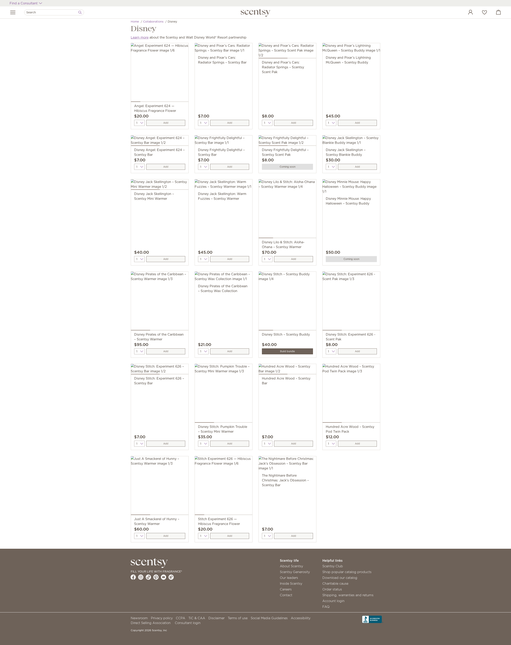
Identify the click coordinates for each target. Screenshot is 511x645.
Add (165, 122)
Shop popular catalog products (346, 572)
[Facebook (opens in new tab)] (133, 577)
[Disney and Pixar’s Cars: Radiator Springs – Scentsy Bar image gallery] (224, 49)
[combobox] (54, 12)
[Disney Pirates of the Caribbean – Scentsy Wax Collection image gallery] (224, 278)
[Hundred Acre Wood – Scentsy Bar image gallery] (287, 370)
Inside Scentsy (291, 583)
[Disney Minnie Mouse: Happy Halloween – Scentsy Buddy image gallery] (351, 187)
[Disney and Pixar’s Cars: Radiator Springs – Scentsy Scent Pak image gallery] (287, 51)
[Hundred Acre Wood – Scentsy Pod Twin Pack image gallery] (351, 394)
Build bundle (287, 351)
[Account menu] (466, 13)
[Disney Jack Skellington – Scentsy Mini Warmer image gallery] (160, 185)
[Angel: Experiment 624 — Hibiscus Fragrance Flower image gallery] (160, 73)
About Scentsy (291, 566)
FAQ (326, 606)
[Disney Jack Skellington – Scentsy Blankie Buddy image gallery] (351, 141)
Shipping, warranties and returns (347, 595)
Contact (286, 595)
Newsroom (139, 618)
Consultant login (188, 623)
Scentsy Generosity (295, 572)
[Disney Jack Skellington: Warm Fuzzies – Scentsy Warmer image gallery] (224, 185)
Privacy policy (162, 618)
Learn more (140, 37)
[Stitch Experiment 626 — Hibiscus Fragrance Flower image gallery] (224, 486)
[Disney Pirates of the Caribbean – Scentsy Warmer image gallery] (160, 302)
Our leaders (289, 577)
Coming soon (287, 166)
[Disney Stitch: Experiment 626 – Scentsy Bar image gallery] (160, 370)
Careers (286, 589)
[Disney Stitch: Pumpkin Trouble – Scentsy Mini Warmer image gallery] (224, 394)
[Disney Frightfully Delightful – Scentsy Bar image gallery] (224, 141)
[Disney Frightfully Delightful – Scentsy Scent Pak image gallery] (287, 141)
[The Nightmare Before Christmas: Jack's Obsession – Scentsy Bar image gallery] (287, 464)
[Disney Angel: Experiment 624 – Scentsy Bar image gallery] (160, 141)
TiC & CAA (196, 618)
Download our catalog (339, 577)
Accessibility (300, 618)
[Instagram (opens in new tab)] (141, 577)
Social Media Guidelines (269, 618)
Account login (333, 601)
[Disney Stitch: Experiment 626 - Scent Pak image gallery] (351, 302)
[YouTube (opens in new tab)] (163, 577)
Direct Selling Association (151, 623)
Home (135, 22)
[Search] (80, 12)
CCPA (180, 618)
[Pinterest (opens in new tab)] (156, 577)
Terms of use (238, 618)
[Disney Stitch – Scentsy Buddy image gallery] (287, 302)
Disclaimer (216, 618)
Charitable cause (335, 583)
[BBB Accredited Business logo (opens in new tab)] (372, 619)
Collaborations (153, 22)
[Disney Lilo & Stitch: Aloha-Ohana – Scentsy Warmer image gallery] (287, 209)
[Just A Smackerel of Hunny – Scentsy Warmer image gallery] (160, 486)
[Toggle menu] (13, 12)
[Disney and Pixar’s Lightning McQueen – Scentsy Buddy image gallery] (351, 49)
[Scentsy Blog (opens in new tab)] (171, 577)
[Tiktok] (148, 577)
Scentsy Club (332, 566)
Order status (332, 589)
